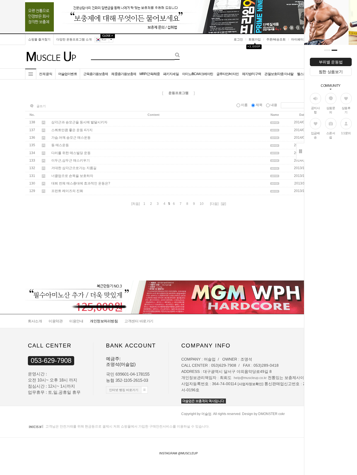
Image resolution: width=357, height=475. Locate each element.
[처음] (135, 204)
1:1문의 (346, 133)
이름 (244, 105)
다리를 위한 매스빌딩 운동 (71, 153)
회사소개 (35, 321)
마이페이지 (299, 39)
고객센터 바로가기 (138, 321)
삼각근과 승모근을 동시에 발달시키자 (79, 122)
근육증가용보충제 (95, 74)
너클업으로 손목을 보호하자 (72, 176)
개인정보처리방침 (104, 321)
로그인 (238, 39)
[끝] (223, 204)
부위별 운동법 (331, 62)
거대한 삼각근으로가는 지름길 (74, 168)
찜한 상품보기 (331, 71)
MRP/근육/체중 (149, 74)
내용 (274, 105)
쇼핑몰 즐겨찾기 (39, 39)
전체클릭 (45, 74)
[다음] (214, 204)
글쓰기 (41, 106)
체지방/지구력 (251, 74)
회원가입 (255, 39)
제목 (259, 105)
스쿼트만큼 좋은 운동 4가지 (72, 130)
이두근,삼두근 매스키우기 (70, 160)
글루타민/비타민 (227, 74)
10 (202, 204)
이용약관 (55, 321)
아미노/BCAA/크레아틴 (197, 74)
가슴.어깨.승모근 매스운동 (71, 138)
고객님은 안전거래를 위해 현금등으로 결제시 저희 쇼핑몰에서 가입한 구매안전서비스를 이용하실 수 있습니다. (127, 426)
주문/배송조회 (276, 39)
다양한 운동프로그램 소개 (74, 39)
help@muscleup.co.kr (250, 378)
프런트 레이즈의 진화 (67, 191)
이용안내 (76, 321)
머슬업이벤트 (67, 74)
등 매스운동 (60, 145)
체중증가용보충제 (123, 74)
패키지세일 (171, 74)
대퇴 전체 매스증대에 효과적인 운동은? (80, 183)
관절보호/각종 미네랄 (278, 74)
